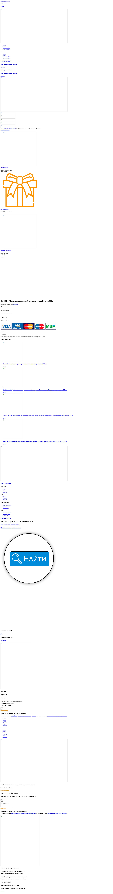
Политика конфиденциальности (11, 528)
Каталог (4, 45)
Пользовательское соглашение (10, 525)
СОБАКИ (6, 128)
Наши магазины (6, 483)
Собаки (4, 718)
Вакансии (5, 492)
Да (1, 634)
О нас (4, 489)
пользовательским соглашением (57, 716)
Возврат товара (6, 508)
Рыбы (4, 724)
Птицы (4, 721)
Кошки (4, 720)
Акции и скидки (4, 167)
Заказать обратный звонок (9, 64)
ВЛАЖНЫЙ (13, 128)
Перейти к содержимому (5, 1)
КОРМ (9, 128)
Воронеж (3, 640)
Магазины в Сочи (6, 48)
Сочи (2, 6)
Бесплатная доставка (6, 250)
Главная (2, 128)
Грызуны (5, 722)
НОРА (2, 3)
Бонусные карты (5, 209)
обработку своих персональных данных (23, 716)
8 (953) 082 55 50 (6, 61)
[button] (56, 51)
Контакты (5, 490)
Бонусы (4, 46)
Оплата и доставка (6, 49)
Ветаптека (5, 725)
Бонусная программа (7, 505)
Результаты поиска (4, 790)
